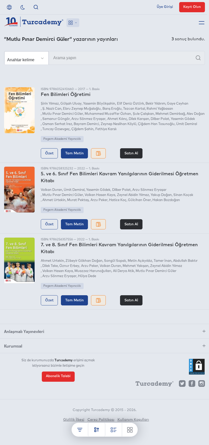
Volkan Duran (51, 190)
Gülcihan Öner (139, 200)
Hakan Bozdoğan (166, 200)
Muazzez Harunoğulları (92, 271)
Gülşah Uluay (71, 103)
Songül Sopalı (115, 261)
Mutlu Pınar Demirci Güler (62, 114)
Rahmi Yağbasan (160, 108)
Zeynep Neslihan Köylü (118, 124)
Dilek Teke (50, 266)
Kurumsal (13, 346)
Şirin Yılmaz (50, 103)
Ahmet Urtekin (54, 200)
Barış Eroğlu (111, 108)
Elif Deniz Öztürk (130, 103)
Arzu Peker (98, 200)
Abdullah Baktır (185, 261)
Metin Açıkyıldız (140, 261)
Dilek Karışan (139, 119)
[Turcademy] (152, 385)
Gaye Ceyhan (177, 103)
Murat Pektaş (78, 200)
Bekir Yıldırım (155, 103)
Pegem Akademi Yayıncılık (62, 139)
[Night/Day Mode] (22, 7)
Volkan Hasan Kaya (100, 195)
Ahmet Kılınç (117, 119)
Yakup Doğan (161, 195)
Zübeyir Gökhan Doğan (84, 261)
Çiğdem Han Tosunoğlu (156, 124)
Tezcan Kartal (134, 108)
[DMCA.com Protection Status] (197, 367)
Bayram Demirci (86, 124)
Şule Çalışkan (143, 114)
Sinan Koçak (183, 195)
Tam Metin (74, 153)
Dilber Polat (160, 119)
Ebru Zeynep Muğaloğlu (82, 108)
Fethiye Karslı (105, 129)
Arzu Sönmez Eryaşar (88, 119)
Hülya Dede (87, 276)
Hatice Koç (117, 200)
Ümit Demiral (186, 124)
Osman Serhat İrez (57, 124)
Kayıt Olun (192, 7)
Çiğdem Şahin (82, 129)
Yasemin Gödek (183, 119)
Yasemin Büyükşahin (99, 103)
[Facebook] (192, 385)
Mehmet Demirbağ (170, 114)
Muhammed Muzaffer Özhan (108, 114)
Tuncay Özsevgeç (56, 129)
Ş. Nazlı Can (51, 108)
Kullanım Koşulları (133, 420)
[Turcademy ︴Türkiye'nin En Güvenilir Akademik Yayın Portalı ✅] (33, 23)
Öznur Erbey (69, 266)
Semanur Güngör (56, 119)
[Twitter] (182, 385)
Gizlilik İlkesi (73, 420)
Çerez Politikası (100, 420)
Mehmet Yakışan (136, 266)
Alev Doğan (196, 114)
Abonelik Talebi (58, 376)
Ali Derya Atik (123, 271)
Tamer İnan (163, 261)
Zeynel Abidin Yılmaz (133, 195)
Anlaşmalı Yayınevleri (24, 331)
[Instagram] (201, 385)
